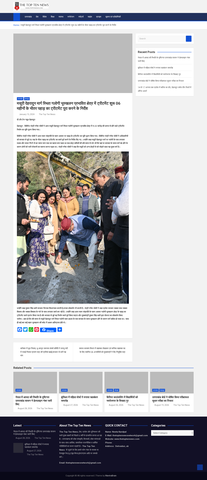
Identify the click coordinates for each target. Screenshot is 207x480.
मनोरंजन (71, 17)
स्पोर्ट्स (81, 17)
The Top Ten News (47, 114)
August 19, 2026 (161, 405)
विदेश (45, 17)
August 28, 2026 (25, 408)
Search (189, 39)
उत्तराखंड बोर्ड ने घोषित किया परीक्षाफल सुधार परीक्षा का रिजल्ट (161, 81)
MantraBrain (110, 475)
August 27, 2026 (70, 405)
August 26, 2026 (116, 405)
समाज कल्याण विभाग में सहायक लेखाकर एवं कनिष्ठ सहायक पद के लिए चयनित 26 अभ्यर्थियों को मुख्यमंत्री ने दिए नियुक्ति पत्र (102, 350)
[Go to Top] (200, 467)
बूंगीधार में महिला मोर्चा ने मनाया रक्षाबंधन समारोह (155, 68)
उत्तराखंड (28, 17)
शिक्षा (52, 17)
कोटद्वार (116, 390)
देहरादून (27, 99)
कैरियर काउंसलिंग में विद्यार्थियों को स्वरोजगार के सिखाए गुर (159, 74)
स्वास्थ (61, 17)
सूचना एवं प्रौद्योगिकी (113, 17)
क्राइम (98, 17)
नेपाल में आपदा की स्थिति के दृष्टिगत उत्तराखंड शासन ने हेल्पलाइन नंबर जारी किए (33, 401)
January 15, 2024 (26, 114)
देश (37, 17)
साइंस (90, 17)
